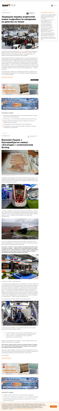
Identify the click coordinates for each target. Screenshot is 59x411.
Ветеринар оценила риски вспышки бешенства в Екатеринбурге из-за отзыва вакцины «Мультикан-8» (47, 30)
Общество (10, 77)
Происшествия (4, 77)
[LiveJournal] (37, 80)
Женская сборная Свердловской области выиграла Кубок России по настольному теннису (19, 400)
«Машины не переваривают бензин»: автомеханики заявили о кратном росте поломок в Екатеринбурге (20, 116)
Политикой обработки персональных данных (23, 408)
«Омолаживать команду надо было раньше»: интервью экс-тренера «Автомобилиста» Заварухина (19, 127)
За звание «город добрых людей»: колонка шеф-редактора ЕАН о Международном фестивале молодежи (48, 16)
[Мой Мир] (36, 80)
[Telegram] (34, 80)
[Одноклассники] (33, 80)
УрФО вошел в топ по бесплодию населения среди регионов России (20, 118)
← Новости (4, 10)
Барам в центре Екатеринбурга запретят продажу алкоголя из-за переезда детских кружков (19, 121)
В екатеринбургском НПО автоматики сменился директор (17, 124)
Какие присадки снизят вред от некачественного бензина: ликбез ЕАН (48, 38)
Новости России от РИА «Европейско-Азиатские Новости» (6, 5)
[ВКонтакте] (31, 80)
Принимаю (53, 406)
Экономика (4, 358)
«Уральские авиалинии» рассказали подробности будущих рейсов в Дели (46, 25)
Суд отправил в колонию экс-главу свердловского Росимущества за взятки (47, 21)
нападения (21, 51)
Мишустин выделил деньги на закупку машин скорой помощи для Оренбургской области (48, 34)
